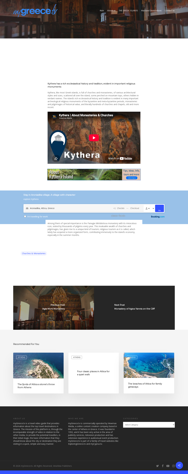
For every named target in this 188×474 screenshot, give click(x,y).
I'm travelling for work (37, 216)
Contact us (170, 10)
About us (111, 10)
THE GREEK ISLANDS (128, 10)
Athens (21, 357)
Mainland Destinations (151, 10)
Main (102, 10)
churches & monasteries (34, 253)
